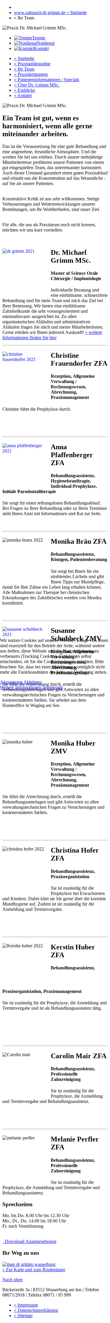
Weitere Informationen (20, 687)
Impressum (53, 687)
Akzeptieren (11, 682)
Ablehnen (32, 682)
